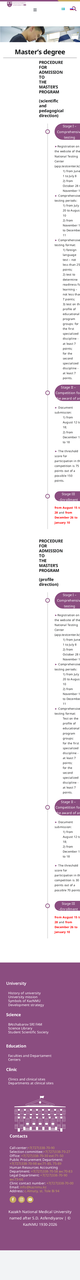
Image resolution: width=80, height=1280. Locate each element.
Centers (14, 1059)
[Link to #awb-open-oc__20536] (74, 8)
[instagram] (21, 1199)
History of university (24, 993)
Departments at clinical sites (31, 1083)
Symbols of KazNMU (24, 1001)
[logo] (18, 3)
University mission (23, 997)
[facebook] (13, 1199)
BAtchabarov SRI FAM (25, 1024)
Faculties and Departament (29, 1055)
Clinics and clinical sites (26, 1079)
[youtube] (30, 1199)
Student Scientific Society (28, 1032)
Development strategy (26, 1005)
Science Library (20, 1028)
